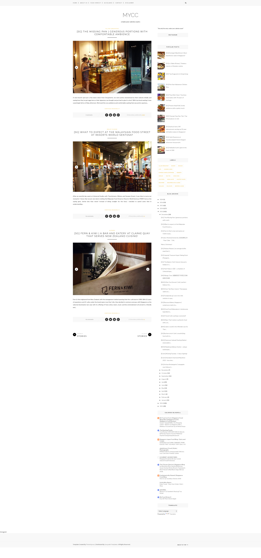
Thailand (161, 186)
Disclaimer (129, 3)
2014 (161, 208)
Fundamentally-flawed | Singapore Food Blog (171, 476)
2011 (161, 406)
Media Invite (170, 179)
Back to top (182, 545)
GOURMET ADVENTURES (168, 457)
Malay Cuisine (112, 129)
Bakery (173, 165)
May (162, 388)
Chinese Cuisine (168, 169)
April (162, 391)
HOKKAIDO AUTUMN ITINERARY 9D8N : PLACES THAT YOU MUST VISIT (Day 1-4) (172, 443)
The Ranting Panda (166, 430)
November (164, 370)
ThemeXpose (90, 544)
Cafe (160, 169)
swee (143, 115)
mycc (130, 15)
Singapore (161, 182)
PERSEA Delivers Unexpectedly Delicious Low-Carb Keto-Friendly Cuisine (172, 452)
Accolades (108, 3)
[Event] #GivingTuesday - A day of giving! (174, 353)
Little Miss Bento (165, 482)
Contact (118, 3)
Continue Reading (111, 108)
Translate (173, 514)
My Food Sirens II (165, 497)
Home (75, 3)
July (162, 382)
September (165, 376)
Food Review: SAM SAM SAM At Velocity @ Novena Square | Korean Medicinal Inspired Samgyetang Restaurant (172, 433)
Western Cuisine (179, 186)
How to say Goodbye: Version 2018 (170, 478)
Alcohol (112, 230)
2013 (161, 211)
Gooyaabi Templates (111, 544)
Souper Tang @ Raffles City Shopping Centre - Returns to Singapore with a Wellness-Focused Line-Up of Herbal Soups (172, 424)
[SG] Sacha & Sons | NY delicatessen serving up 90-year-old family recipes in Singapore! (176, 129)
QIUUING (163, 490)
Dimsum (161, 176)
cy (144, 216)
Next (147, 67)
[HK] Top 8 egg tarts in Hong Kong (177, 74)
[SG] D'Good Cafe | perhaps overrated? (173, 316)
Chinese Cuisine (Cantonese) (166, 172)
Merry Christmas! (166, 244)
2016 (161, 202)
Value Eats (169, 186)
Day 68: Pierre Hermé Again (168, 499)
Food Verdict (95, 3)
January (163, 400)
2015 (161, 205)
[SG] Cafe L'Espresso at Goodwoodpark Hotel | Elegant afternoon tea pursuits (176, 139)
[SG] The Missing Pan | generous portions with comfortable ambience (112, 33)
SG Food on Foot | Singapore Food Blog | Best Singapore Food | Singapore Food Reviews (171, 419)
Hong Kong (176, 176)
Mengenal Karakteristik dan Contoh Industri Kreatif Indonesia (170, 459)
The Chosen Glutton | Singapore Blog (172, 464)
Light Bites (161, 179)
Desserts (179, 172)
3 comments (89, 115)
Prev (76, 67)
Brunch (180, 165)
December (164, 214)
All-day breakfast (112, 28)
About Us (83, 3)
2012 (161, 403)
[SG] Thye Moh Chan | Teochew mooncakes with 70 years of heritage (176, 97)
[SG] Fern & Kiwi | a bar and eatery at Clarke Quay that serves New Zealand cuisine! (112, 235)
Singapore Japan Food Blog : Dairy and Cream (172, 440)
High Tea (168, 176)
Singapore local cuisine (173, 182)
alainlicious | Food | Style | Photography (168, 449)
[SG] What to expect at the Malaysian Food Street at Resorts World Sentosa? (112, 133)
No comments (89, 216)
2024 (161, 199)
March (163, 394)
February (164, 397)
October (164, 373)
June (163, 385)
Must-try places (181, 179)
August (163, 379)
